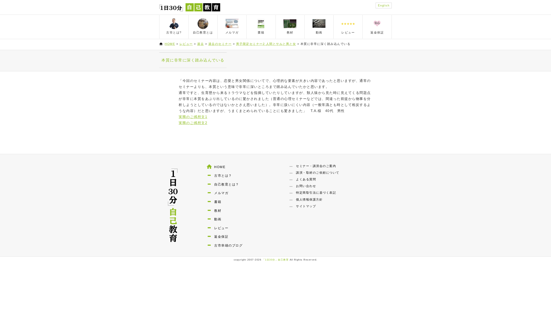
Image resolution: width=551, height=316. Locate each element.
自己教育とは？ (226, 184)
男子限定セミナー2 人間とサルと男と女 (266, 44)
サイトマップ (306, 206)
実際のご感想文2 (193, 123)
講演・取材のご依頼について (317, 172)
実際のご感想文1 (193, 117)
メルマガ (221, 193)
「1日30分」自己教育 (275, 259)
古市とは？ (223, 175)
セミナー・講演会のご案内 (316, 166)
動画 (217, 219)
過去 (200, 44)
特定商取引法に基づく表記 (316, 192)
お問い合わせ (306, 186)
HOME (170, 44)
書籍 (217, 202)
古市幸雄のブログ (228, 245)
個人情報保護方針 (309, 199)
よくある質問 (306, 179)
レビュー (186, 44)
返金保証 (221, 236)
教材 (217, 210)
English (384, 5)
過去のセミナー (220, 44)
